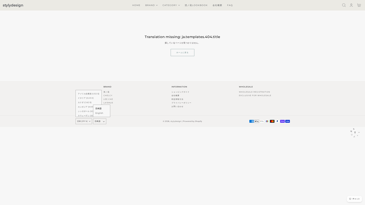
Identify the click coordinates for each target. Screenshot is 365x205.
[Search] (344, 5)
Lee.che (108, 99)
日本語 (97, 121)
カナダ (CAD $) (85, 102)
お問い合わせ (177, 106)
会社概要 (176, 95)
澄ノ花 (107, 92)
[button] (344, 5)
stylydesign (176, 121)
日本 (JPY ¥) (82, 121)
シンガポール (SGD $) (87, 111)
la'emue (108, 103)
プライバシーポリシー (181, 103)
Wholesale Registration (254, 92)
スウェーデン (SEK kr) (88, 115)
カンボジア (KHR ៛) (86, 107)
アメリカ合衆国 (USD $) (88, 94)
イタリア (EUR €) (86, 98)
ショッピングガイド (180, 92)
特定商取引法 (177, 99)
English (99, 113)
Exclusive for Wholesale (255, 95)
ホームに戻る (182, 52)
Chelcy (108, 95)
